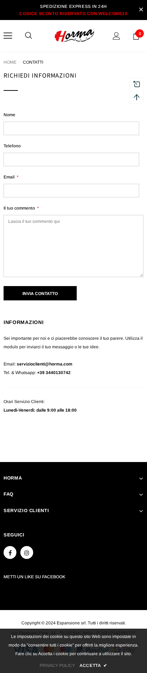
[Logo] (74, 35)
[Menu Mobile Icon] (8, 35)
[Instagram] (26, 552)
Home (10, 62)
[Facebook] (10, 552)
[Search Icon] (35, 35)
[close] (141, 10)
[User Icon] (116, 36)
